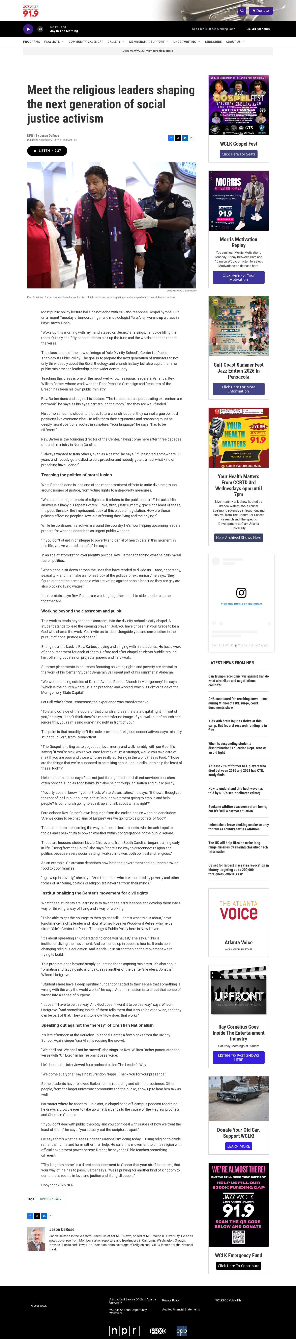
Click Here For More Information (238, 389)
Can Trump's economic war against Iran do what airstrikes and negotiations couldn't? (238, 680)
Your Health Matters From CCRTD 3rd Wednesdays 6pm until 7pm (238, 485)
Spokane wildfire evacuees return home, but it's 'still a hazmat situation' (237, 808)
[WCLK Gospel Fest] (239, 105)
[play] (28, 29)
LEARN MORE (238, 1146)
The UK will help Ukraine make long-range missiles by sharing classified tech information (238, 847)
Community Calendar (86, 41)
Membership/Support (147, 41)
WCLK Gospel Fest (238, 144)
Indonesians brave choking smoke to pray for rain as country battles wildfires (238, 827)
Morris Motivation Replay (238, 242)
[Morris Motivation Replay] (239, 201)
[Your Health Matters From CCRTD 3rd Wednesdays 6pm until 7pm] (239, 438)
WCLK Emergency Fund (238, 1255)
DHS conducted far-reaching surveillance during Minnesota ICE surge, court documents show (238, 703)
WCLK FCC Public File (228, 1300)
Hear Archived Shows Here (238, 537)
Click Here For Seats (239, 154)
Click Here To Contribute (238, 1265)
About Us (233, 41)
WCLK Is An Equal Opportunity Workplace (128, 1311)
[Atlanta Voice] (239, 911)
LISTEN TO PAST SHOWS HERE (238, 1057)
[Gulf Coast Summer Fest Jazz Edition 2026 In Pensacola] (239, 326)
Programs (31, 41)
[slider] (46, 29)
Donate (262, 10)
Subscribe (213, 41)
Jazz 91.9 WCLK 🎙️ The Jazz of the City (237, 645)
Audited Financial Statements (181, 1309)
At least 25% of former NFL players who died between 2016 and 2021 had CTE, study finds (237, 770)
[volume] (40, 29)
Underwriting (184, 41)
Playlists (52, 41)
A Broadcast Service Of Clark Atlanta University (132, 1301)
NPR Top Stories (50, 1199)
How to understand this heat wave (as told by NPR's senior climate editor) (235, 790)
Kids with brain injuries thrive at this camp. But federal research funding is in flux (237, 725)
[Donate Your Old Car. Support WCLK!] (239, 1098)
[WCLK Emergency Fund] (239, 1205)
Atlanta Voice (238, 942)
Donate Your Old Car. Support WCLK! (238, 1133)
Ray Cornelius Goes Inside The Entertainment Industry (238, 1033)
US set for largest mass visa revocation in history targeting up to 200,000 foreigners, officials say (238, 869)
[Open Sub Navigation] (63, 41)
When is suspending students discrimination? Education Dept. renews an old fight (237, 747)
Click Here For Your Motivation (239, 277)
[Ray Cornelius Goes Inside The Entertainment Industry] (239, 991)
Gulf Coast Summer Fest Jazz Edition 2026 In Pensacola (239, 371)
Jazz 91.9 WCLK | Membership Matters (148, 50)
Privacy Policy (171, 1300)
